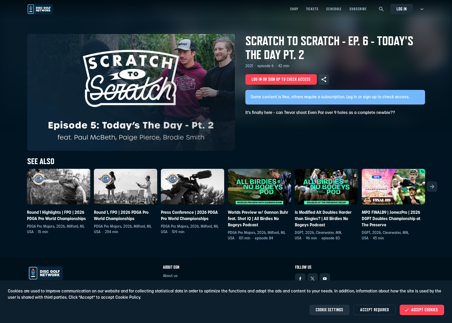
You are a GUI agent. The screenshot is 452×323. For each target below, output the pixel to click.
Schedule (334, 9)
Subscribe (358, 9)
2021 (249, 66)
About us (170, 276)
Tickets (312, 9)
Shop (294, 9)
